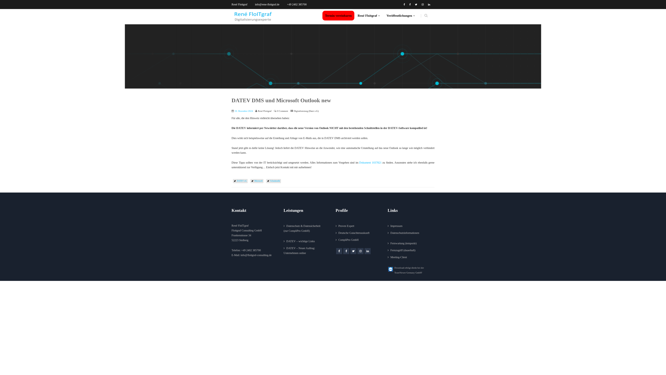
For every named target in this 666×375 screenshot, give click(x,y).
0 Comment (282, 111)
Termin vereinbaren (338, 15)
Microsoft (258, 181)
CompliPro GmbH (348, 239)
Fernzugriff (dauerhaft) (402, 250)
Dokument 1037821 (370, 162)
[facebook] (404, 4)
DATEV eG (242, 181)
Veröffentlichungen (399, 15)
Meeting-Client (398, 257)
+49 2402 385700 (251, 250)
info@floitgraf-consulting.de (256, 255)
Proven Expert (346, 225)
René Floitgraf (367, 15)
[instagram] (423, 4)
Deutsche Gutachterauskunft (353, 232)
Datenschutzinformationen (404, 232)
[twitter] (416, 4)
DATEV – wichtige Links (300, 241)
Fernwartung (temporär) (403, 243)
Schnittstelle (275, 181)
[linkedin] (429, 4)
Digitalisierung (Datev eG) (306, 111)
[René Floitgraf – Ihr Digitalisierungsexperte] (253, 17)
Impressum (396, 225)
